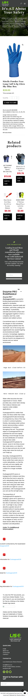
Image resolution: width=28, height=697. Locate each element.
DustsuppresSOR (15, 559)
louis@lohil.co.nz (7, 664)
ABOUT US (5, 651)
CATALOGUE (6, 652)
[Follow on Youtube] (10, 672)
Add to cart (11, 103)
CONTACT (5, 654)
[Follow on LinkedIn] (7, 672)
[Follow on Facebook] (4, 672)
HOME (4, 649)
